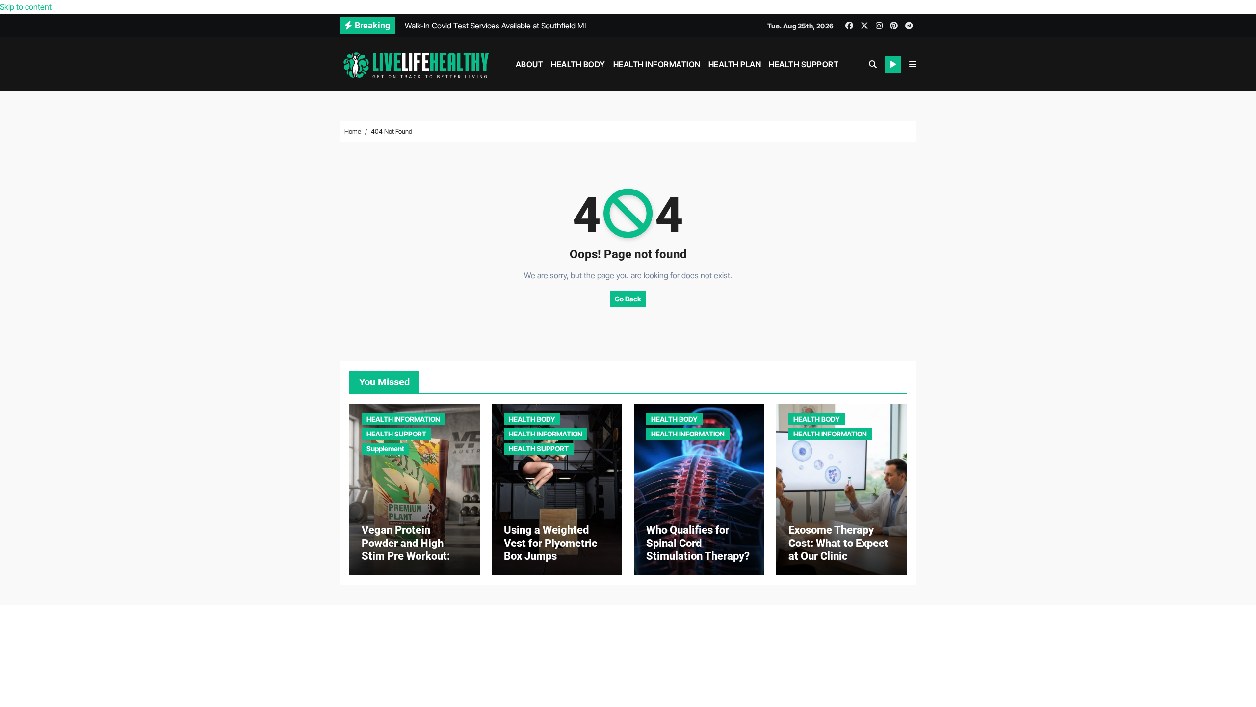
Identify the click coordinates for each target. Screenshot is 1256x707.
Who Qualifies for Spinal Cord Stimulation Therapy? (698, 543)
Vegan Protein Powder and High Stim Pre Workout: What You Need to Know (406, 556)
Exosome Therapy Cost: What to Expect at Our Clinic (838, 543)
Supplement (385, 448)
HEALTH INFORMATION (657, 64)
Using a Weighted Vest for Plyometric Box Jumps (550, 543)
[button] (912, 64)
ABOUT (530, 64)
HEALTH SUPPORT (803, 64)
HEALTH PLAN (734, 64)
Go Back (628, 299)
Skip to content (26, 7)
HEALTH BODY (578, 64)
